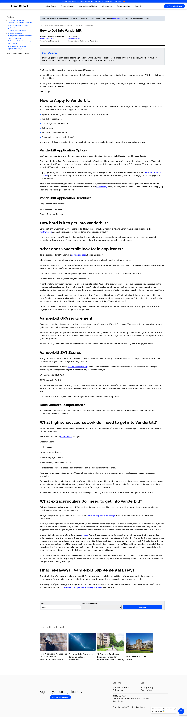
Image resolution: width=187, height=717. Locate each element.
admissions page (78, 255)
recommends (66, 436)
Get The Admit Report (174, 6)
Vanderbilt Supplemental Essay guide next (83, 587)
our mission (116, 18)
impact (84, 535)
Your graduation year (90, 603)
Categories (118, 690)
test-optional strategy (78, 367)
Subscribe (142, 607)
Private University (66, 25)
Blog (41, 25)
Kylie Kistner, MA (74, 39)
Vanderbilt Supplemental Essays (100, 515)
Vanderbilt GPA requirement (17, 30)
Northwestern (46, 232)
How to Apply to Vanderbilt (16, 20)
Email (43, 603)
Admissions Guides (121, 687)
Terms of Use (146, 690)
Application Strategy (52, 25)
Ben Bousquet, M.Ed (47, 39)
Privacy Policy (147, 687)
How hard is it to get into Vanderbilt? (20, 23)
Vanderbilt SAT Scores (15, 33)
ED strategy (101, 187)
